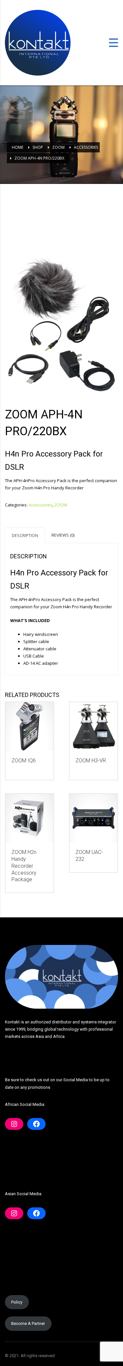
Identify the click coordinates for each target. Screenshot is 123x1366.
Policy (16, 1302)
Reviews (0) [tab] (62, 535)
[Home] (38, 42)
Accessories (40, 505)
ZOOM (60, 505)
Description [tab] (25, 535)
